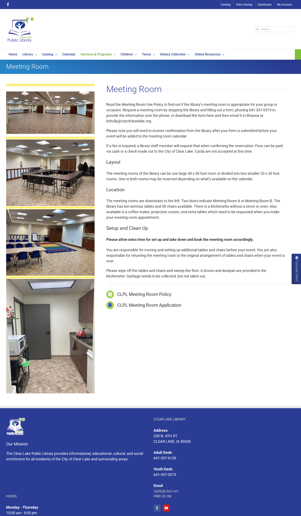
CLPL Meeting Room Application (149, 305)
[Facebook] (157, 508)
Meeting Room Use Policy (142, 104)
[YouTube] (166, 508)
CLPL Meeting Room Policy (144, 294)
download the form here (194, 115)
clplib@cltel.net (166, 491)
